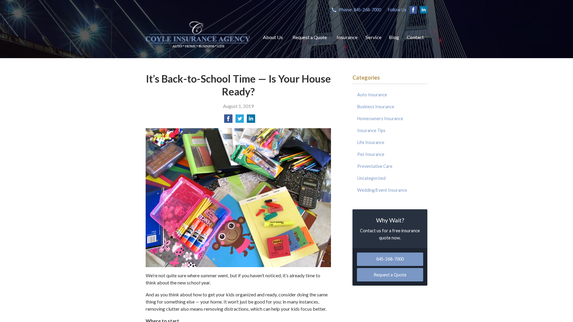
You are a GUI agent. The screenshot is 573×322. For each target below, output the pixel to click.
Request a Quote (309, 37)
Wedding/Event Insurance (382, 190)
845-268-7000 (390, 258)
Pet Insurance (370, 154)
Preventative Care (374, 166)
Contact (415, 37)
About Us (273, 37)
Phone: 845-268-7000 (360, 9)
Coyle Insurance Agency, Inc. (198, 34)
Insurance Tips (371, 130)
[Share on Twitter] (239, 120)
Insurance (347, 37)
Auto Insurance (372, 94)
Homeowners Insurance (380, 118)
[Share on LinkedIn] (251, 120)
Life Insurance (370, 142)
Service (373, 37)
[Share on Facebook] (228, 120)
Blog (394, 37)
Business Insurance (375, 106)
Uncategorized (371, 178)
